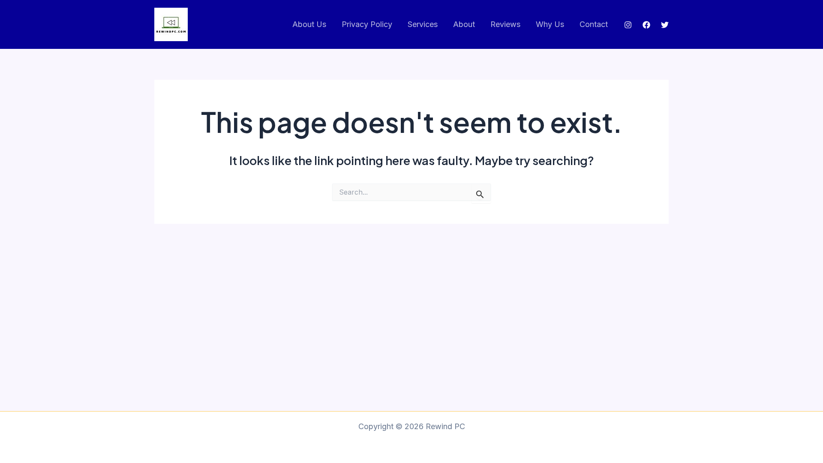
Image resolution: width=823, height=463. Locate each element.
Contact (594, 24)
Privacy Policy (367, 24)
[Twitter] (665, 25)
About (464, 24)
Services (423, 24)
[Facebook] (646, 25)
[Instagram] (628, 25)
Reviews (505, 24)
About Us (309, 24)
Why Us (550, 24)
